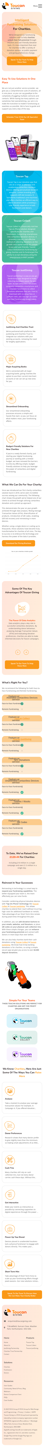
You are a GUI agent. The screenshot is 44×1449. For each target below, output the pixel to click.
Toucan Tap (30, 1342)
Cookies (27, 1412)
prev (17, 652)
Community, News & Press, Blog (15, 1388)
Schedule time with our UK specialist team (22, 118)
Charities (7, 1367)
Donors (6, 1373)
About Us (7, 1345)
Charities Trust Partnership (13, 1351)
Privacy (20, 1412)
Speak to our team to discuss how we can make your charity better (22, 1294)
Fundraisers (8, 1370)
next (26, 652)
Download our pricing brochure (18, 543)
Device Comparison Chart (12, 1394)
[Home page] (13, 5)
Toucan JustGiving (22, 739)
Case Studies (8, 1400)
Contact (6, 1354)
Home (6, 1342)
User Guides (8, 1386)
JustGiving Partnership (11, 1348)
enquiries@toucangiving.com (20, 1321)
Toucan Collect (22, 718)
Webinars (7, 1391)
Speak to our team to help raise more (22, 61)
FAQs (5, 1397)
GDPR (34, 1412)
